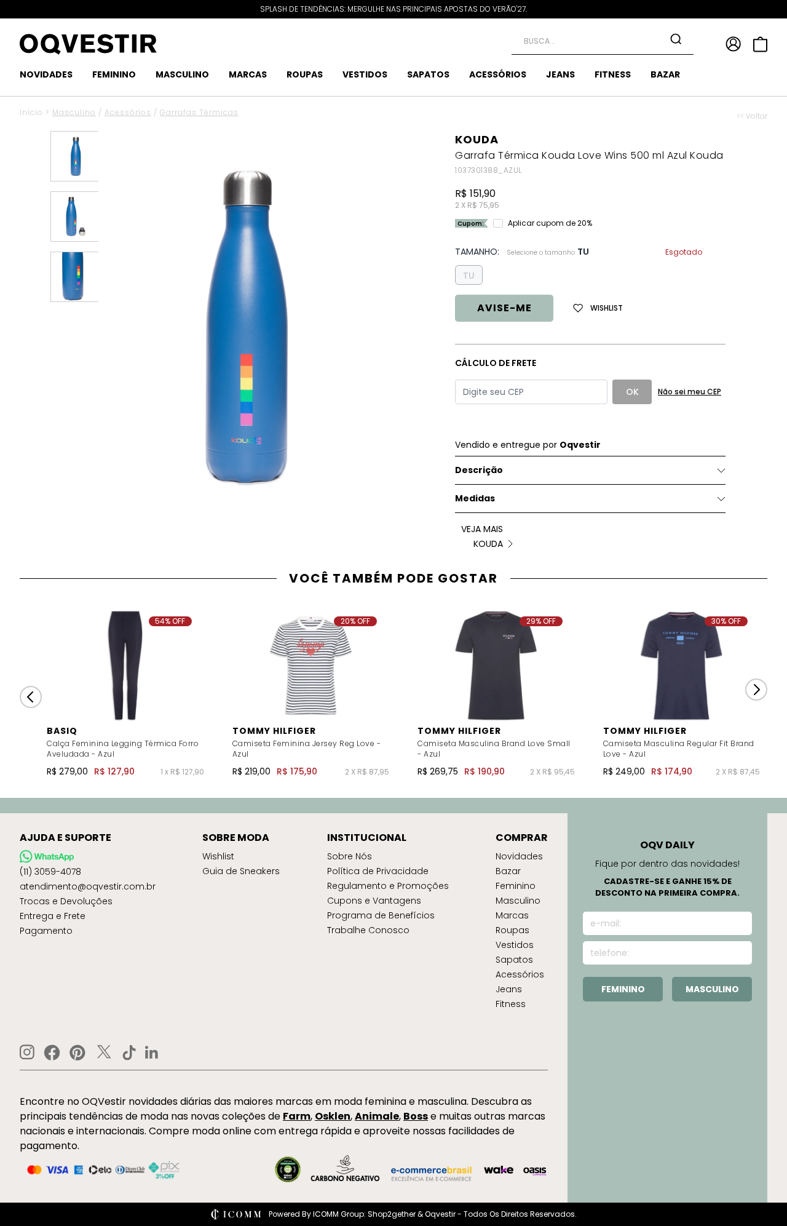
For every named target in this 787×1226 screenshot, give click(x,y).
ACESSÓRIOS (497, 74)
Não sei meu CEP (689, 391)
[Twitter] (104, 1052)
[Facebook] (52, 1053)
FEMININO (114, 74)
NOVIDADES (46, 74)
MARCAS (248, 74)
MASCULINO (182, 74)
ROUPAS (305, 74)
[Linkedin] (152, 1053)
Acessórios (128, 112)
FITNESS (613, 74)
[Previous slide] (31, 697)
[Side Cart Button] (760, 44)
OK (632, 392)
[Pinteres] (77, 1053)
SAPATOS (428, 74)
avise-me (504, 308)
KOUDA (477, 139)
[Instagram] (27, 1052)
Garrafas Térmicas (199, 112)
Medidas (475, 498)
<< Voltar (752, 116)
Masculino (74, 112)
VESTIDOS (364, 74)
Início (31, 112)
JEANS (560, 74)
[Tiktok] (129, 1053)
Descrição (479, 470)
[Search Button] (675, 38)
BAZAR (665, 74)
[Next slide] (756, 690)
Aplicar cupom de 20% (550, 223)
